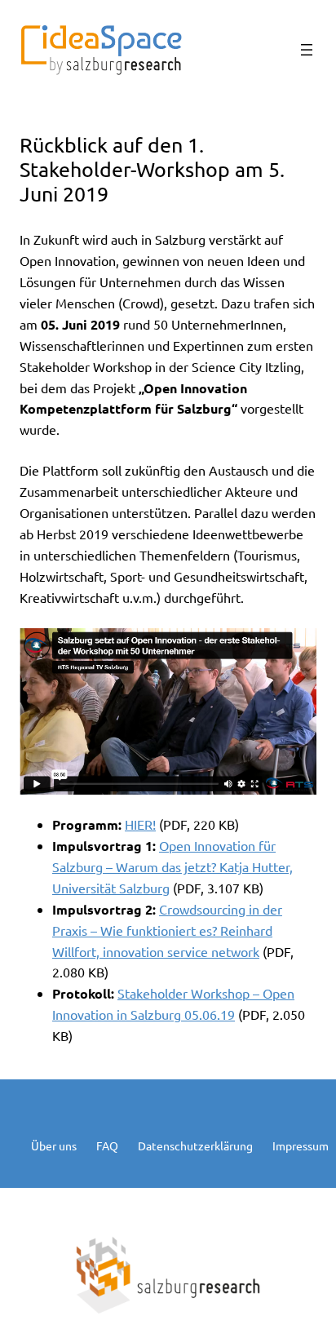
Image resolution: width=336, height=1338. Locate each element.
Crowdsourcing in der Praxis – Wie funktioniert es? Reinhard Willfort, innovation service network (167, 930)
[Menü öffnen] (306, 50)
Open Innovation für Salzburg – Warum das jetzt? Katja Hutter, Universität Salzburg (172, 866)
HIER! (140, 824)
